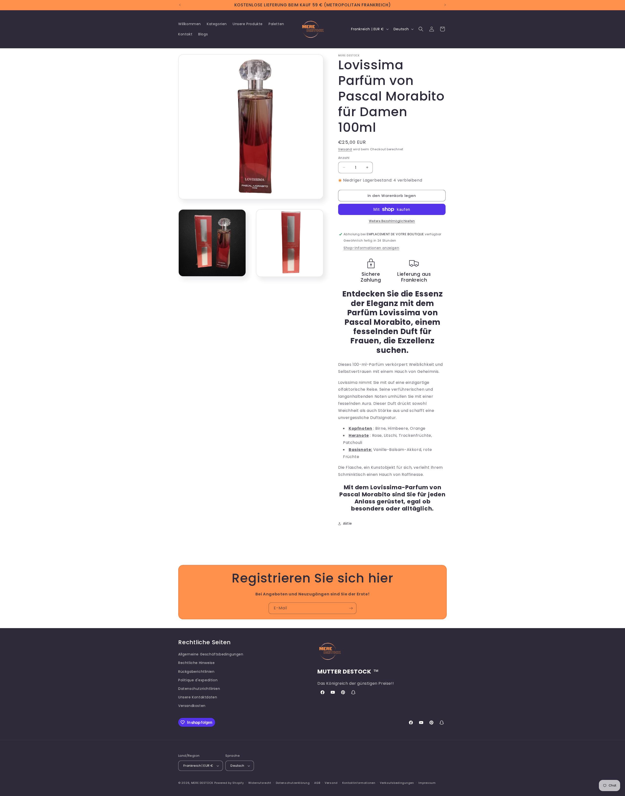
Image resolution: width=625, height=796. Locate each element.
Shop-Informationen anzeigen (371, 247)
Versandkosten (192, 705)
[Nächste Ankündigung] (445, 5)
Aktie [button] (347, 523)
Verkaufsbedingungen (397, 783)
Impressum (427, 783)
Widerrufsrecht (259, 783)
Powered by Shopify (229, 783)
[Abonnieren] (350, 608)
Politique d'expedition (198, 680)
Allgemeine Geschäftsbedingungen (210, 654)
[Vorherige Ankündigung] (180, 5)
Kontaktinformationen (358, 783)
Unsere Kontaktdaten (197, 697)
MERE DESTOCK (202, 783)
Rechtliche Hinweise (196, 662)
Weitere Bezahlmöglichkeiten (392, 221)
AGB (317, 783)
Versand (345, 149)
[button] (421, 29)
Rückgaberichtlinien (196, 671)
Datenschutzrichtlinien (199, 688)
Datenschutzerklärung (293, 783)
